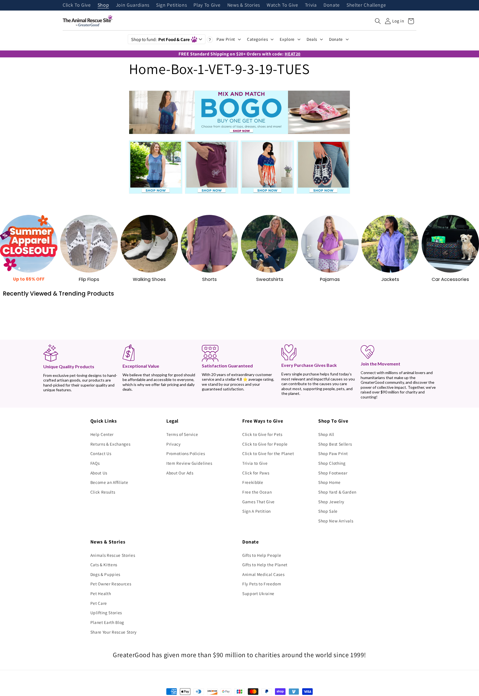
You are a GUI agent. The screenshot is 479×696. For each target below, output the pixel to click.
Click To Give (77, 5)
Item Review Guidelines (189, 463)
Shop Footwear (333, 473)
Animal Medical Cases (263, 574)
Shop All (326, 434)
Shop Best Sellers (335, 444)
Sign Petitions (171, 5)
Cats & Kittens (103, 564)
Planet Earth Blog (107, 622)
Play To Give (206, 5)
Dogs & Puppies (105, 574)
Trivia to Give (254, 463)
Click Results (102, 492)
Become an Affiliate (109, 482)
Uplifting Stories (106, 612)
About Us (98, 473)
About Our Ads (179, 473)
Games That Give (258, 501)
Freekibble (252, 482)
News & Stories (243, 5)
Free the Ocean (257, 492)
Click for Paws (255, 473)
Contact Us (100, 453)
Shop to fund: (160, 39)
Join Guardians (132, 5)
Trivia (311, 5)
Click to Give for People (265, 444)
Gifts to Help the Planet (264, 564)
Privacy (173, 444)
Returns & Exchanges (110, 444)
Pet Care (98, 603)
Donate (331, 5)
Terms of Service (182, 434)
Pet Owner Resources (110, 583)
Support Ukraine (258, 593)
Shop (103, 5)
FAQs (95, 463)
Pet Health (100, 593)
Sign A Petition (256, 511)
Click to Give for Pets (262, 434)
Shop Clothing (332, 463)
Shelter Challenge (366, 5)
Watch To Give (282, 5)
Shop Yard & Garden (337, 492)
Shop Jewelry (331, 501)
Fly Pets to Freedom (261, 583)
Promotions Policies (185, 453)
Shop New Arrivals (335, 521)
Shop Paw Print (333, 453)
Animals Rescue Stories (112, 555)
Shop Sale (328, 511)
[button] (378, 21)
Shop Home (329, 482)
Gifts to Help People (261, 555)
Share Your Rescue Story (113, 632)
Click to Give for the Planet (268, 453)
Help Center (102, 434)
